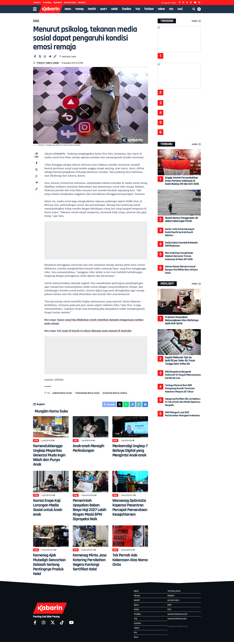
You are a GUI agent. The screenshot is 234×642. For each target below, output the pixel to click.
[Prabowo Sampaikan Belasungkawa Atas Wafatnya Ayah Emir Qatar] (179, 302)
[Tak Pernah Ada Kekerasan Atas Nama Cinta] (130, 536)
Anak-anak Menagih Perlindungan (88, 448)
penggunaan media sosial (87, 392)
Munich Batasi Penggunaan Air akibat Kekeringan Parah (181, 219)
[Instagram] (183, 2)
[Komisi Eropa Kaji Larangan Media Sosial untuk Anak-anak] (51, 481)
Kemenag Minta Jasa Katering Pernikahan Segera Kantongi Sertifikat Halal (89, 562)
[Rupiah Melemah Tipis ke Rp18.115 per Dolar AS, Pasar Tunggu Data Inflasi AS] (179, 342)
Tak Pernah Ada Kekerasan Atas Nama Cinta (130, 559)
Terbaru (37, 2)
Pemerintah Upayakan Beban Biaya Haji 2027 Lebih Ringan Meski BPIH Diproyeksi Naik (89, 510)
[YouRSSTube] (199, 2)
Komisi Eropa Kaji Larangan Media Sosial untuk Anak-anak (48, 507)
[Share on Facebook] (35, 56)
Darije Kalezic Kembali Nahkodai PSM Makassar (181, 244)
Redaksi (82, 2)
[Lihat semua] (34, 62)
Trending (47, 2)
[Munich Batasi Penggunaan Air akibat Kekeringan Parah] (179, 203)
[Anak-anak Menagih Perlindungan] (90, 427)
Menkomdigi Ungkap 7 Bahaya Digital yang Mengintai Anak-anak (130, 450)
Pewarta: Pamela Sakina (48, 62)
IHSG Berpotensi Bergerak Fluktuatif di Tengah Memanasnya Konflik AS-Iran (183, 375)
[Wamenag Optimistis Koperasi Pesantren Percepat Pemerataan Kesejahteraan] (130, 481)
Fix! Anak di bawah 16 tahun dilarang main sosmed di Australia (94, 330)
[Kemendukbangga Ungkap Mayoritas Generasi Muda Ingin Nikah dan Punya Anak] (51, 427)
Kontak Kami (70, 2)
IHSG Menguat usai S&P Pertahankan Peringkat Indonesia (182, 414)
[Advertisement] (95, 240)
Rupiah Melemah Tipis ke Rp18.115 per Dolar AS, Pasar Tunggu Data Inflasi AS (180, 361)
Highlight (57, 2)
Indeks (195, 21)
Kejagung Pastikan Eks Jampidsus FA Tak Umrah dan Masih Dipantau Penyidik (182, 402)
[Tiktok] (61, 622)
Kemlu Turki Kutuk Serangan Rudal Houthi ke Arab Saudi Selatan (179, 232)
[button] (193, 9)
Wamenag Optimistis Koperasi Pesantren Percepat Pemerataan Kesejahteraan (129, 507)
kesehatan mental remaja (115, 392)
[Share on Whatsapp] (45, 56)
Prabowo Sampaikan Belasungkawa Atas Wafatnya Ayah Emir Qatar (181, 320)
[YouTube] (195, 2)
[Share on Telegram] (50, 56)
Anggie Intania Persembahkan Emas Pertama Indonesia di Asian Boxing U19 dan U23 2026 (182, 181)
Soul (36, 21)
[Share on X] (40, 56)
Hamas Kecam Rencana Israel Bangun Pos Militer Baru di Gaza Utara (181, 270)
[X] (187, 2)
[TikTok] (191, 2)
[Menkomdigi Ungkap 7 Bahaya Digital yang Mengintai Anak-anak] (130, 427)
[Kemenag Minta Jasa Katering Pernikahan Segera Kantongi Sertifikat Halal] (90, 536)
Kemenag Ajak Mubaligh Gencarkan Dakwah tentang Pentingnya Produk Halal (49, 564)
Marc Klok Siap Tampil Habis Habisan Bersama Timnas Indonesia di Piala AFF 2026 (179, 256)
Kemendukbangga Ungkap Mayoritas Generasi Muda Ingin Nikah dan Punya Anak (49, 455)
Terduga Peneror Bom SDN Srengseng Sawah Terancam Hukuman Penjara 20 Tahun (180, 388)
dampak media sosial (62, 392)
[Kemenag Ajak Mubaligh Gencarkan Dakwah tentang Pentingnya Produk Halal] (51, 536)
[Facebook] (179, 2)
